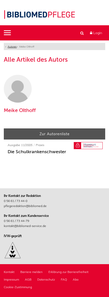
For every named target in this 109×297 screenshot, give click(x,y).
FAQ (64, 279)
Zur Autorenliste (55, 134)
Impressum (11, 279)
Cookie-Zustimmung (18, 287)
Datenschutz (46, 279)
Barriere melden (31, 272)
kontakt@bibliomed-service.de (25, 226)
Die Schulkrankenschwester (37, 151)
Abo (76, 279)
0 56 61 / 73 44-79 (16, 221)
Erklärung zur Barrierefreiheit (68, 272)
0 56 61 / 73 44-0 (15, 201)
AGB (28, 279)
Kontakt (9, 272)
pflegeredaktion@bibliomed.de (25, 206)
